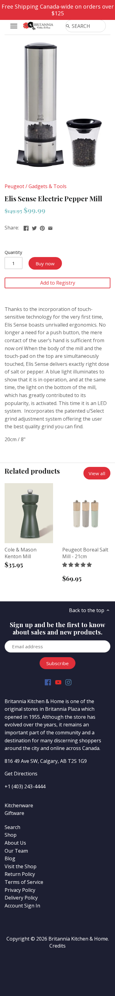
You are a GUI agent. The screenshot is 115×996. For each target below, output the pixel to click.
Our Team (16, 850)
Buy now (45, 263)
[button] (77, 564)
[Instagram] (68, 681)
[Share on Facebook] (26, 227)
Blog (10, 858)
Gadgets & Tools (48, 186)
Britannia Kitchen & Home (78, 938)
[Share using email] (50, 227)
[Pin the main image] (42, 227)
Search (12, 827)
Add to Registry (57, 282)
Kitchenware (19, 805)
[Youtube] (58, 681)
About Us (15, 842)
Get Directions (21, 773)
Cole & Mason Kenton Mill (20, 553)
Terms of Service (24, 882)
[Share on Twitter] (34, 227)
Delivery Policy (21, 897)
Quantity (13, 252)
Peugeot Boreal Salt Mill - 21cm (85, 553)
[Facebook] (48, 681)
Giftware (14, 813)
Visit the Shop (20, 866)
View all (97, 473)
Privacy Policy (20, 890)
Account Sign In (22, 905)
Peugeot (14, 186)
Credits (57, 945)
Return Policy (20, 874)
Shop (11, 834)
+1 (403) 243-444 (24, 786)
